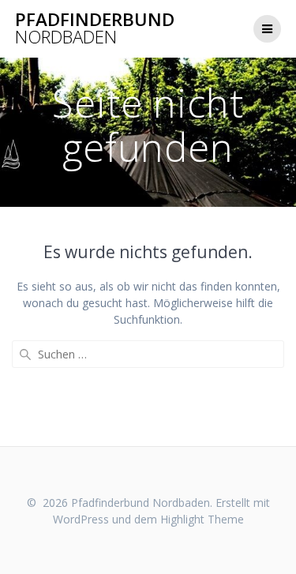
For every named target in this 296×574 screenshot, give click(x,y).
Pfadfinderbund (94, 29)
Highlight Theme (202, 519)
